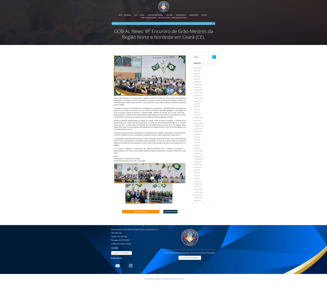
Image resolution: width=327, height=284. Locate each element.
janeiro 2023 (197, 186)
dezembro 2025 (198, 90)
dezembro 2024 (198, 123)
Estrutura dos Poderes (155, 15)
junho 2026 (197, 73)
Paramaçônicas (181, 15)
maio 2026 (197, 76)
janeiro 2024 (197, 153)
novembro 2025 (198, 93)
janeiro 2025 (197, 120)
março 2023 (197, 181)
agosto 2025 (197, 101)
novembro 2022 (198, 192)
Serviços (204, 15)
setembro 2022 (198, 198)
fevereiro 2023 (198, 184)
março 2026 (197, 82)
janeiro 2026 (197, 87)
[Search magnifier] (213, 23)
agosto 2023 (197, 167)
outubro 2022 (198, 195)
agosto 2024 (197, 134)
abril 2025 (197, 112)
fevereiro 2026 (198, 84)
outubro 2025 (198, 95)
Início (120, 15)
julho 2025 (197, 104)
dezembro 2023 (198, 156)
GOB (135, 15)
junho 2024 (197, 140)
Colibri (181, 279)
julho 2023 (197, 170)
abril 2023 (197, 178)
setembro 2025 (198, 98)
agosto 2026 (197, 68)
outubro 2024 (198, 129)
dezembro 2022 (198, 189)
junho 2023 (197, 173)
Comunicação (193, 15)
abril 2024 (197, 145)
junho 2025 (197, 106)
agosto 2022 (197, 200)
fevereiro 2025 (198, 117)
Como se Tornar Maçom (149, 17)
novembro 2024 (198, 126)
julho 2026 (197, 71)
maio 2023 (197, 175)
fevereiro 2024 (198, 151)
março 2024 (197, 148)
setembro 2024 (198, 131)
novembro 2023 (198, 159)
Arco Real (169, 15)
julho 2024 (197, 137)
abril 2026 (197, 79)
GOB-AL (142, 15)
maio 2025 (197, 109)
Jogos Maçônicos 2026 (179, 17)
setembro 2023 (198, 164)
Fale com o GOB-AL (164, 17)
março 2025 (197, 115)
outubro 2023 (198, 162)
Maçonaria (127, 15)
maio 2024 (197, 142)
